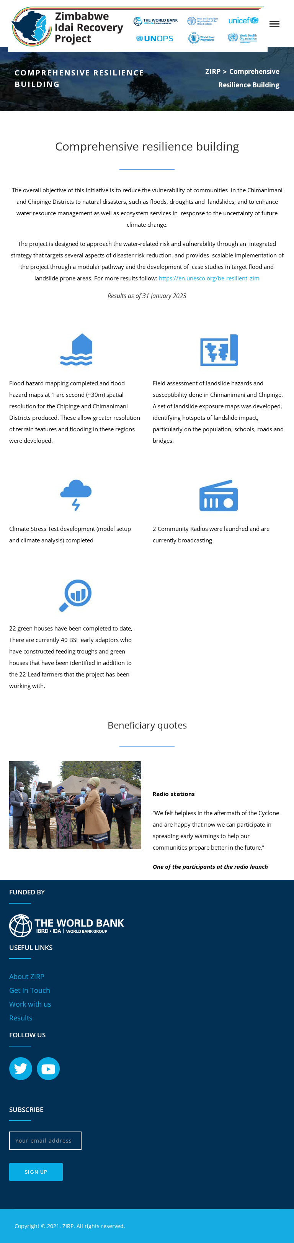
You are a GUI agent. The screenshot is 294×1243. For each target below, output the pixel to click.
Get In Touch (29, 990)
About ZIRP (26, 976)
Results (21, 1017)
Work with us (30, 1004)
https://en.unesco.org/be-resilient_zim (209, 278)
